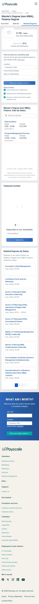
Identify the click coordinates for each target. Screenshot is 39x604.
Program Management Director (17, 133)
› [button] (22, 206)
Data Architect (10, 122)
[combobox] (19, 67)
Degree (14, 11)
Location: (7, 64)
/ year (25, 33)
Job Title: (10, 412)
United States (5, 11)
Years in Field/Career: (11, 74)
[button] (1, 23)
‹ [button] (17, 206)
